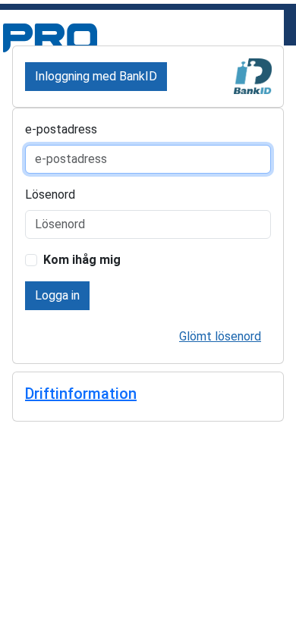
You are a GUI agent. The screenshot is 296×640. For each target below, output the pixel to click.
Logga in (57, 295)
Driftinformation (81, 393)
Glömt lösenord (220, 336)
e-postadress (61, 129)
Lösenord (50, 194)
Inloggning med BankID (96, 76)
